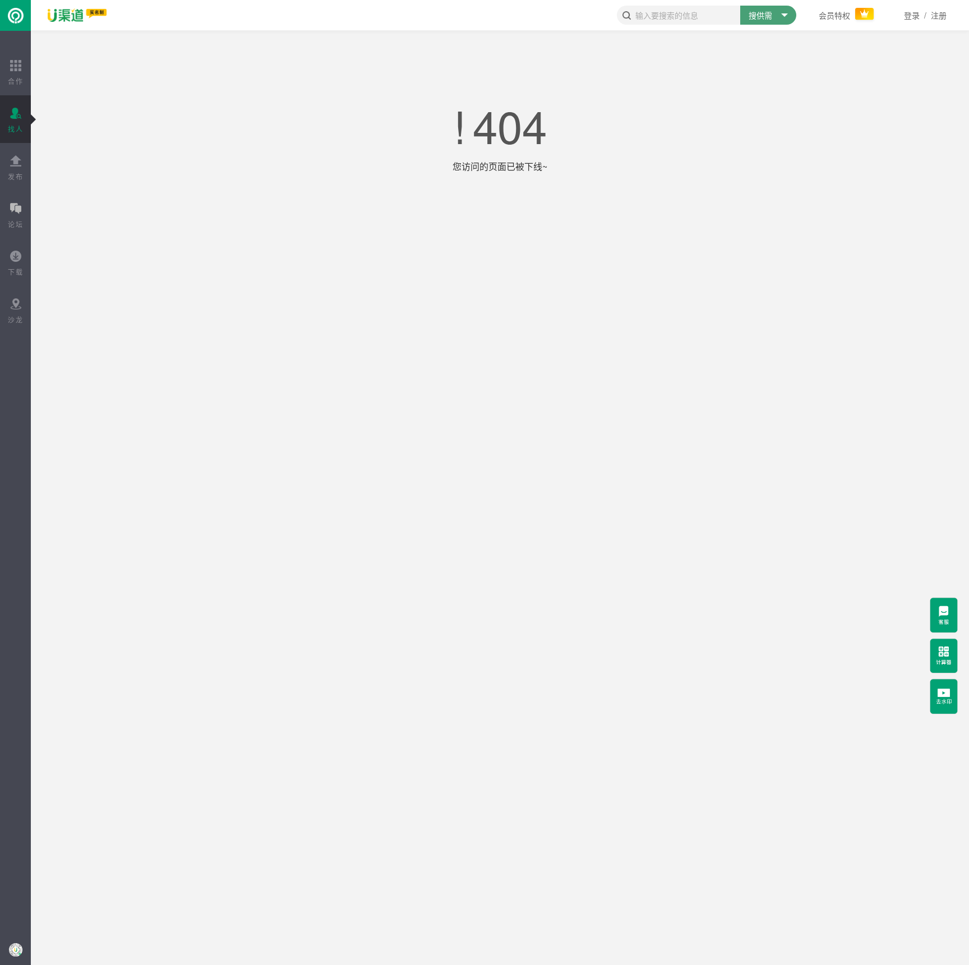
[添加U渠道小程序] (15, 949)
